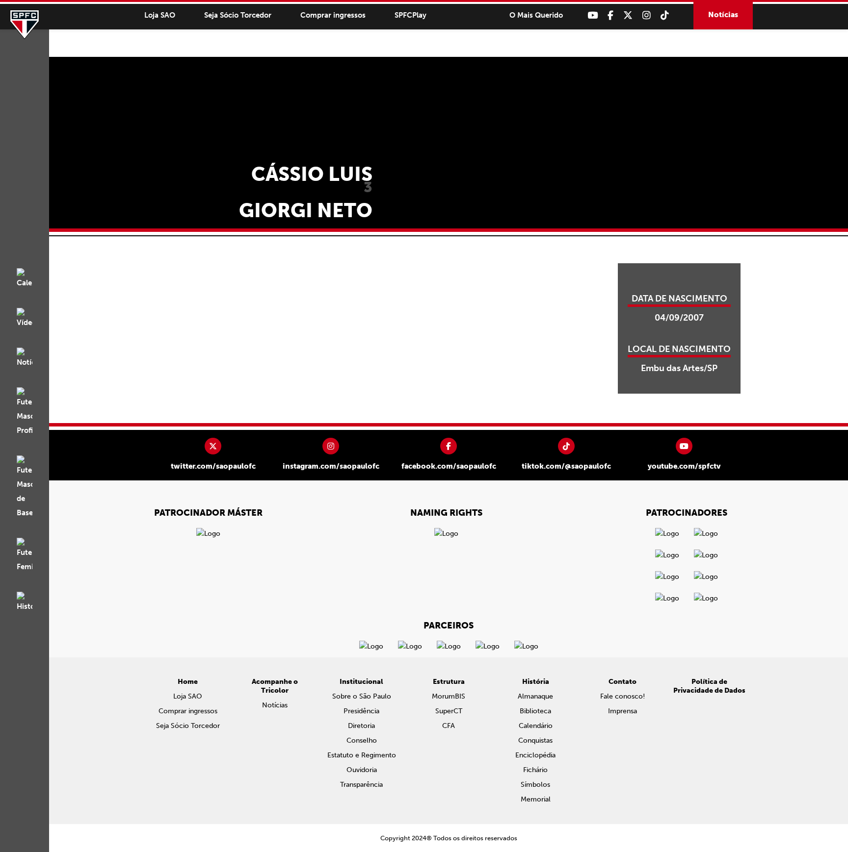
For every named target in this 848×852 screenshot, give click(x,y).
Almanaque (535, 696)
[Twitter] (628, 15)
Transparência (361, 784)
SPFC (24, 24)
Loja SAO (159, 15)
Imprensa (622, 711)
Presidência (361, 711)
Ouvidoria (361, 770)
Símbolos (535, 784)
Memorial (536, 799)
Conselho (361, 740)
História (535, 681)
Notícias (723, 14)
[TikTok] (665, 15)
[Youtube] (592, 15)
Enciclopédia (535, 755)
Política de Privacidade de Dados (709, 686)
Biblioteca (535, 711)
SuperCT (448, 711)
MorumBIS (448, 696)
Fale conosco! (622, 696)
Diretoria (361, 726)
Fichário (535, 770)
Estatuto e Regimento (361, 755)
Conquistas (535, 740)
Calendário (536, 726)
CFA (448, 726)
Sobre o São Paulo (361, 696)
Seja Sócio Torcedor (237, 15)
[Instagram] (646, 15)
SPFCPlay (410, 15)
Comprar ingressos (333, 15)
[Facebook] (610, 15)
